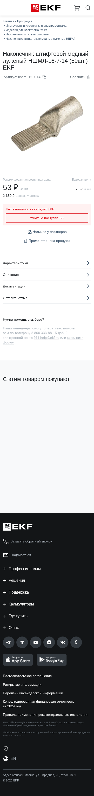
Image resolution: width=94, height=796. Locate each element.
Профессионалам (25, 569)
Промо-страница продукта (49, 241)
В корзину (21, 490)
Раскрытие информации (22, 684)
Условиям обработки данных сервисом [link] (25, 725)
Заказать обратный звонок (31, 541)
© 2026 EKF (11, 780)
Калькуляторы (21, 604)
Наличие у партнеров (50, 232)
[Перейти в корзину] (77, 8)
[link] (8, 642)
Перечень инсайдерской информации (33, 693)
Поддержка (19, 592)
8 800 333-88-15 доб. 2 (49, 333)
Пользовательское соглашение (27, 676)
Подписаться (21, 555)
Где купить (18, 616)
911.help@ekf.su (46, 338)
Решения (17, 580)
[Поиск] (88, 7)
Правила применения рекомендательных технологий (45, 714)
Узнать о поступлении (47, 218)
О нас (14, 628)
